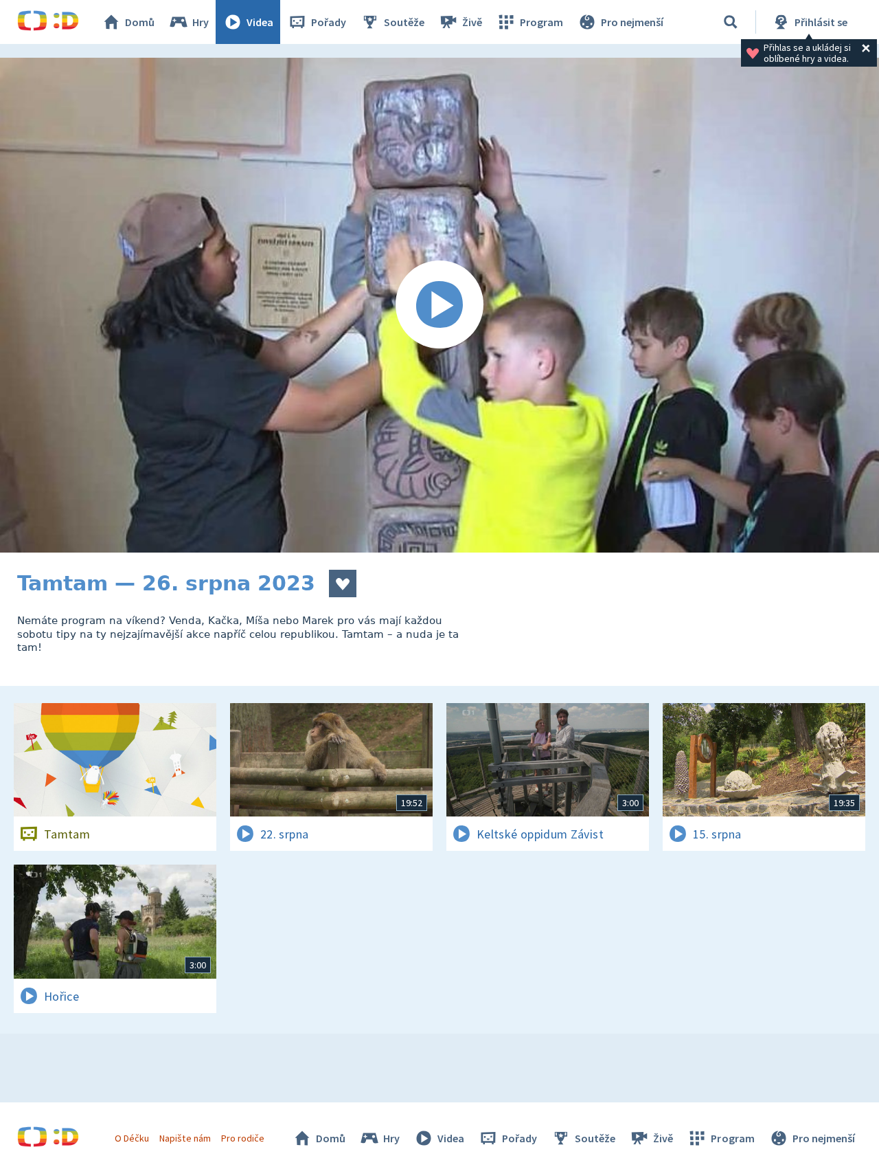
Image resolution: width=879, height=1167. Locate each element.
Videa (260, 22)
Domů (140, 22)
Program (541, 22)
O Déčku (132, 1138)
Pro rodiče (242, 1138)
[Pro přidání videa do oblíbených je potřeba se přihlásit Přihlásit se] (342, 583)
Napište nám (184, 1138)
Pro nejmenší (632, 22)
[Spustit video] (439, 305)
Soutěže (404, 22)
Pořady (328, 22)
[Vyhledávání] (730, 22)
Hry (200, 22)
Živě (472, 22)
